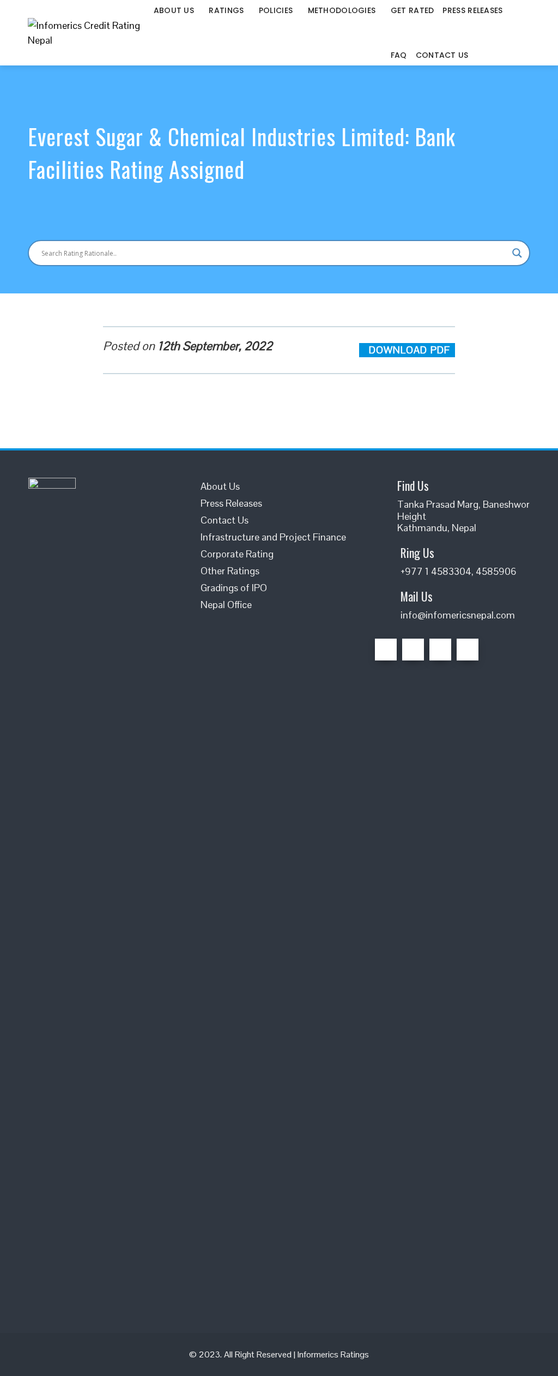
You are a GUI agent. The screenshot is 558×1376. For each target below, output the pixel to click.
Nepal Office (226, 604)
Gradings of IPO (234, 587)
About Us (220, 486)
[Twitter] (413, 649)
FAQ (399, 55)
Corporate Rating (237, 554)
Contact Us (442, 55)
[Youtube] (467, 649)
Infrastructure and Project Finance (273, 537)
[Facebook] (386, 649)
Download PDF (411, 350)
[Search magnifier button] (517, 253)
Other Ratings (230, 570)
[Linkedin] (440, 649)
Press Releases (231, 503)
